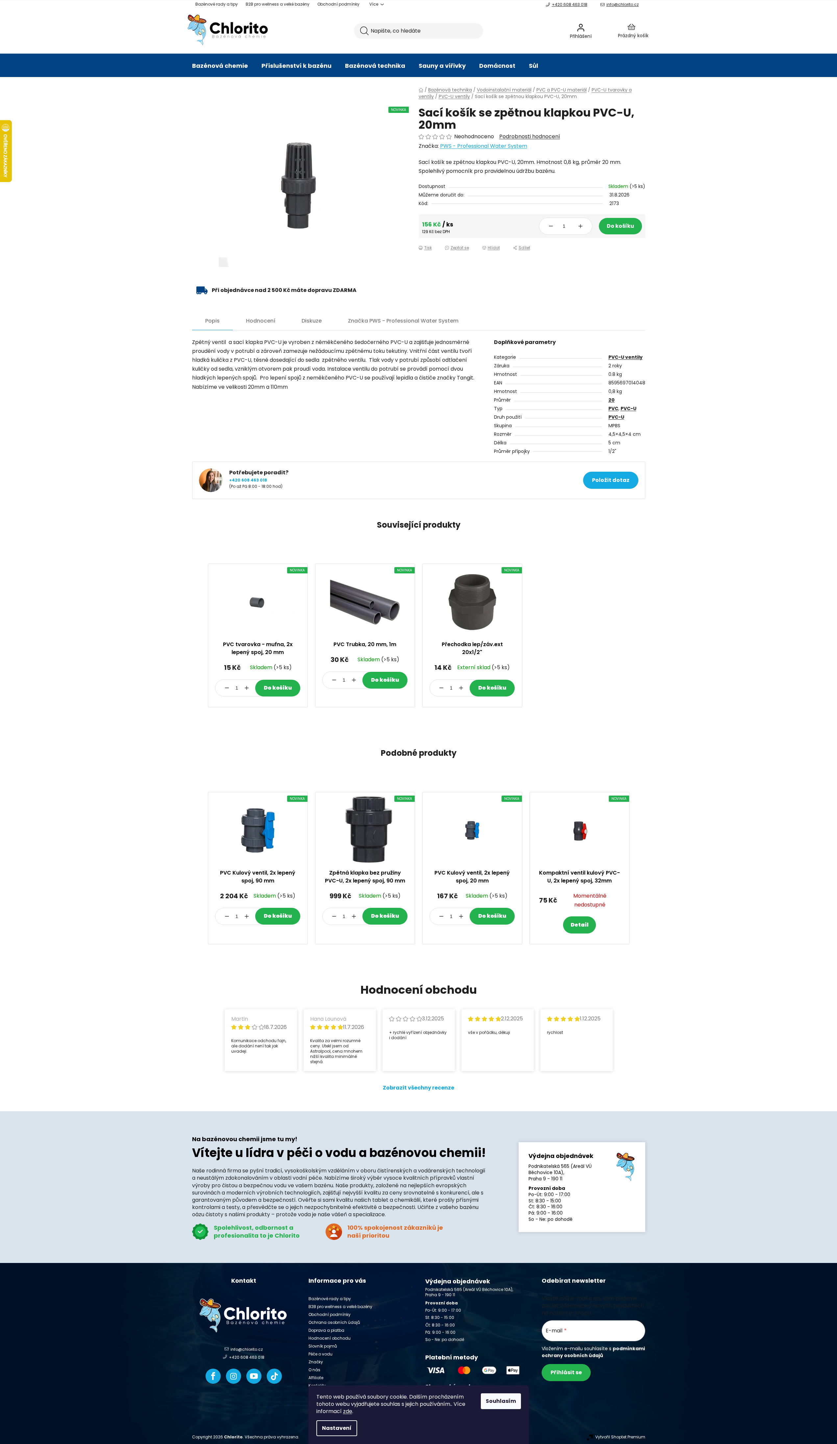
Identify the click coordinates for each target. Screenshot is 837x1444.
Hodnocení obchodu (329, 1338)
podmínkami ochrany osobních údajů (593, 1351)
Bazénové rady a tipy (216, 4)
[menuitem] (220, 66)
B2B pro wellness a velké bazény (277, 4)
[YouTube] (253, 1376)
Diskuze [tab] (312, 321)
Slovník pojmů (322, 1346)
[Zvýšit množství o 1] (580, 226)
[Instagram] (233, 1376)
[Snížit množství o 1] (551, 226)
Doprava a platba (326, 1330)
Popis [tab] (212, 321)
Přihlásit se (566, 1372)
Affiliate (315, 1377)
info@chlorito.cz (622, 4)
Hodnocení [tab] (260, 321)
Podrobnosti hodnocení (529, 136)
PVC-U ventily (625, 357)
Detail (579, 925)
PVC (613, 408)
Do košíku (620, 226)
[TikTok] (274, 1376)
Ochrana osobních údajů (334, 1322)
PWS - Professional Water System (483, 146)
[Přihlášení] (598, 31)
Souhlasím (501, 1401)
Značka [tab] (403, 321)
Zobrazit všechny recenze (418, 1087)
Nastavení (337, 1428)
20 (611, 400)
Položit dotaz (610, 480)
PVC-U (628, 408)
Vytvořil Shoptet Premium (620, 1437)
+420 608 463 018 (569, 4)
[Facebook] (213, 1376)
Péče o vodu (320, 1354)
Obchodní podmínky (338, 4)
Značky (315, 1362)
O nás (314, 1370)
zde (347, 1411)
